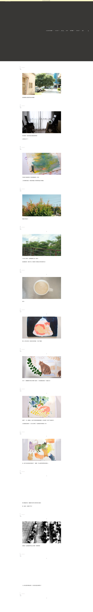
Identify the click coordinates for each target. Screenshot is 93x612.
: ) (46, 231)
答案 (53, 420)
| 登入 (83, 30)
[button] (88, 30)
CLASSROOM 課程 (49, 30)
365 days (62, 30)
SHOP (67, 30)
